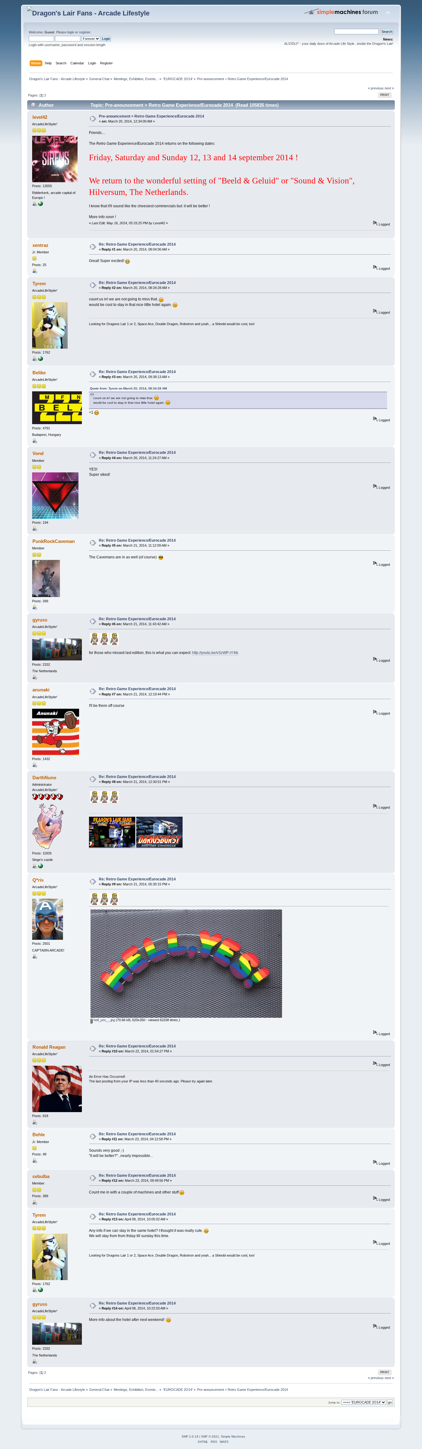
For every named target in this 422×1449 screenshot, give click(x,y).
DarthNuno (44, 777)
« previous (376, 88)
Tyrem (39, 283)
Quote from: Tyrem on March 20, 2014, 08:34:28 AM (128, 388)
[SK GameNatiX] (40, 360)
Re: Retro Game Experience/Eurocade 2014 (137, 244)
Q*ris (38, 880)
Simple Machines (233, 1436)
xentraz (40, 245)
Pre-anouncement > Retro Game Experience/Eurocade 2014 (151, 116)
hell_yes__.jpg (104, 1020)
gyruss (39, 619)
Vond (38, 453)
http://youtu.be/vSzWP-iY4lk (215, 653)
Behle (38, 1134)
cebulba (40, 1176)
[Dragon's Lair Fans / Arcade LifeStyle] (40, 867)
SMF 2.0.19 (190, 1436)
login (70, 32)
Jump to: (334, 1402)
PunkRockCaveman (53, 541)
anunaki (40, 689)
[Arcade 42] (40, 205)
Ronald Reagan (48, 1047)
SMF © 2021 (210, 1436)
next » (389, 88)
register (84, 32)
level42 (39, 117)
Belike (39, 372)
